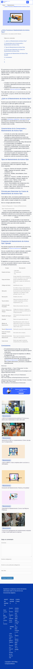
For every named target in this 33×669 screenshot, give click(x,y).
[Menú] (27, 2)
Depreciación (9, 329)
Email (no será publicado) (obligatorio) (10, 565)
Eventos (5, 623)
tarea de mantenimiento (15, 89)
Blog (4, 615)
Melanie (19, 33)
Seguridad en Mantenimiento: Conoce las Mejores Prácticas (15, 509)
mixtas (28, 119)
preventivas (10, 119)
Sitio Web (3, 570)
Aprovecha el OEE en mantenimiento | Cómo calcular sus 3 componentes (16, 441)
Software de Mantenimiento (15, 248)
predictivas (16, 119)
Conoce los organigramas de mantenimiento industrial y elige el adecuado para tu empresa (16, 531)
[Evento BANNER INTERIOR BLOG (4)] (16, 394)
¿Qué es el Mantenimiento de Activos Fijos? (16, 41)
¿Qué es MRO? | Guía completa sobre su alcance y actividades (15, 463)
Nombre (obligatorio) (6, 559)
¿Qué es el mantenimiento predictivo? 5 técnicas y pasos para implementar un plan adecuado (15, 419)
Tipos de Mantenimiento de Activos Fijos (15, 47)
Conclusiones (8, 57)
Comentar (3, 542)
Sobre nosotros (5, 611)
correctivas (22, 119)
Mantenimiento (4, 33)
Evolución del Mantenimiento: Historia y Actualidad (15, 488)
